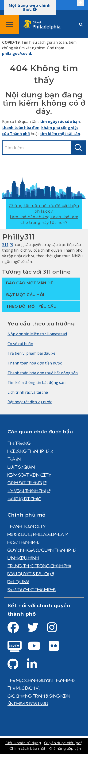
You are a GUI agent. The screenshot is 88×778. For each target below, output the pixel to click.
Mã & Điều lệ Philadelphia (36, 534)
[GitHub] (17, 667)
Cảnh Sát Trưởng (25, 483)
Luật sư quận (21, 467)
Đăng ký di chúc (24, 499)
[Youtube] (38, 648)
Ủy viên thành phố (27, 491)
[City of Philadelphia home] (43, 25)
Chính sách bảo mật (27, 748)
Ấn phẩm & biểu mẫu (28, 704)
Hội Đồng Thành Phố (28, 451)
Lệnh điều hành (23, 558)
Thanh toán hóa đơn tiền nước (35, 363)
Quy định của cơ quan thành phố (42, 550)
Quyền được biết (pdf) (63, 743)
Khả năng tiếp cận (65, 748)
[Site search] (81, 25)
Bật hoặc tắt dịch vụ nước (30, 401)
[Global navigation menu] (9, 24)
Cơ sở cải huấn (20, 343)
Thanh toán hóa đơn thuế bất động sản (43, 372)
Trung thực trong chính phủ (39, 566)
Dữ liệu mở (18, 582)
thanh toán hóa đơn (20, 127)
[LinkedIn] (35, 667)
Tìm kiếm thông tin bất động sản (36, 382)
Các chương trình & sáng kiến (39, 696)
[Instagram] (55, 630)
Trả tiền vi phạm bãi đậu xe (31, 353)
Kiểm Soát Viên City (29, 475)
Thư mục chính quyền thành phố (41, 680)
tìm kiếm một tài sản (60, 133)
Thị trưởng (19, 443)
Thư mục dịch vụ (24, 688)
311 (5, 244)
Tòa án (14, 459)
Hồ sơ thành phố (23, 542)
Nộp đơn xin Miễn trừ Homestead (37, 333)
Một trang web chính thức (29, 7)
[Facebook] (17, 630)
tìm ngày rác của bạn (60, 121)
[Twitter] (36, 630)
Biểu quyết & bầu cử (28, 574)
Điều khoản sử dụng (23, 743)
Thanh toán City (27, 526)
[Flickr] (57, 648)
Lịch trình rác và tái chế (28, 392)
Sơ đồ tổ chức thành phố (32, 590)
